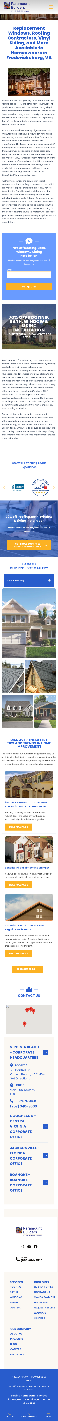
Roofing (15, 1287)
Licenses (39, 1318)
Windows (16, 1297)
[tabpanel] (29, 658)
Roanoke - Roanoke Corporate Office (21, 1182)
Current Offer (43, 1287)
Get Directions (20, 1078)
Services (16, 1282)
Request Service (44, 1307)
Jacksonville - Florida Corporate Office (24, 1155)
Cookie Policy (38, 1376)
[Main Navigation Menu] (51, 7)
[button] (33, 1011)
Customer (41, 1282)
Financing (41, 1302)
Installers (17, 1354)
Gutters (15, 1307)
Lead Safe (40, 1312)
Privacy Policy (20, 1376)
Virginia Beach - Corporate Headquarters (24, 1052)
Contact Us (42, 1292)
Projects (16, 1339)
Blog (13, 1344)
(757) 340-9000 (23, 1106)
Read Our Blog (26, 969)
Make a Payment (44, 1297)
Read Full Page (18, 827)
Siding (14, 1302)
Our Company (20, 1329)
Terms (29, 1380)
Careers (15, 1349)
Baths (14, 1292)
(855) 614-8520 (31, 1260)
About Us (16, 1333)
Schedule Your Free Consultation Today (27, 545)
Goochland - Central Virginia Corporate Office (23, 1126)
